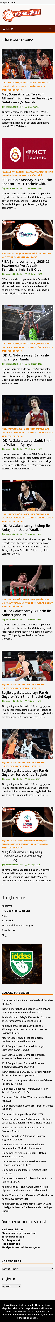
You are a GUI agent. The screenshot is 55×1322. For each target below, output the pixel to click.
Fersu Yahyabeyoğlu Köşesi (16, 82)
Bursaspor (7, 253)
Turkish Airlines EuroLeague (17, 925)
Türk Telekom (19, 86)
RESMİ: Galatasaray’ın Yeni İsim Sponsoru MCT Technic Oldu (27, 181)
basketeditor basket (14, 107)
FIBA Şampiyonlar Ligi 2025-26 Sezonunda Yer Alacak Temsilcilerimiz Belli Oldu (26, 265)
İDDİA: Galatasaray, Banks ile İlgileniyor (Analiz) (25, 357)
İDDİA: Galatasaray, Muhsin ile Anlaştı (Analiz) (26, 612)
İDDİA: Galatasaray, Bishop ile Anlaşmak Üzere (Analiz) (26, 527)
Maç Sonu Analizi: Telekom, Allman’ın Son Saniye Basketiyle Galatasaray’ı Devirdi (27, 98)
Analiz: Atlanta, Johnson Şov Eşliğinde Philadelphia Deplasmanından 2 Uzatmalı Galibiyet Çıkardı (24, 1029)
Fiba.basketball (11, 1243)
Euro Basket (8, 930)
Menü (9, 28)
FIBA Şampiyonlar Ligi (13, 172)
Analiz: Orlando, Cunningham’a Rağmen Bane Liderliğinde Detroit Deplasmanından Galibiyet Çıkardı (27, 1207)
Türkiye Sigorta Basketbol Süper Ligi (22, 175)
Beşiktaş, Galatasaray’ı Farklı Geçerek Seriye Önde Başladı (25, 772)
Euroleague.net (11, 1240)
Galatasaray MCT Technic (39, 172)
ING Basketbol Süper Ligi (16, 910)
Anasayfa (7, 905)
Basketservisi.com (12, 1229)
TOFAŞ (34, 257)
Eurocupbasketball (13, 1236)
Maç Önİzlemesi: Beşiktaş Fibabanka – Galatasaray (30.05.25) (22, 856)
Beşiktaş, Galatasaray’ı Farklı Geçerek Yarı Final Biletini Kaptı (27, 694)
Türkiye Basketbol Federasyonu (21, 1247)
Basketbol (7, 920)
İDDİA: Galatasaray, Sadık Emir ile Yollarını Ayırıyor (26, 442)
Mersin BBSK (23, 257)
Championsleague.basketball (19, 1233)
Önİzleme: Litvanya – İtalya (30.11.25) (22, 1114)
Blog (4, 935)
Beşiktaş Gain (9, 684)
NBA (4, 915)
